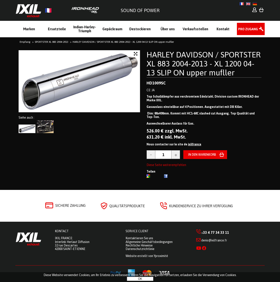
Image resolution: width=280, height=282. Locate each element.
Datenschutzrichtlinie (140, 249)
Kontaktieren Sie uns (139, 238)
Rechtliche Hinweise (139, 245)
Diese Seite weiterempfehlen (166, 165)
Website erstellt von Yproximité (147, 256)
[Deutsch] (255, 3)
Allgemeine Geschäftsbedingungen (149, 242)
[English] (248, 3)
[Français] (242, 3)
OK (140, 278)
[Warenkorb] (261, 11)
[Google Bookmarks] (148, 176)
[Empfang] (59, 10)
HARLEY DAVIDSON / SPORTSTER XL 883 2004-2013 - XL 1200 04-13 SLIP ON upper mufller (204, 63)
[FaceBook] (166, 176)
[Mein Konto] (254, 11)
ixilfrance (194, 144)
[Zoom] (135, 53)
